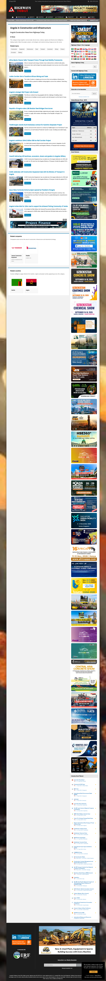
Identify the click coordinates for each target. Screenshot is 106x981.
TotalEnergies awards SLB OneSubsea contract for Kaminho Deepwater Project (35, 125)
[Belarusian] (75, 48)
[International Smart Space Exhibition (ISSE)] (84, 325)
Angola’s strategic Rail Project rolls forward (23, 92)
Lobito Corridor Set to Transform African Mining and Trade (28, 76)
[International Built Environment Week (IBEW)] (84, 195)
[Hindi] (92, 51)
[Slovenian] (95, 56)
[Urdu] (86, 58)
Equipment (50, 17)
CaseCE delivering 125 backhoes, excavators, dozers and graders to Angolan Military (37, 156)
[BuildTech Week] (84, 732)
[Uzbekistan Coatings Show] (84, 293)
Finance (84, 17)
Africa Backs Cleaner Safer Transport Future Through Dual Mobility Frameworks (35, 60)
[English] (95, 48)
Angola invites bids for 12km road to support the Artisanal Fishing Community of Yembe (38, 206)
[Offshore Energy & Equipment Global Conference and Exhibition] (84, 569)
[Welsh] (92, 58)
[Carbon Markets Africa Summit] (84, 390)
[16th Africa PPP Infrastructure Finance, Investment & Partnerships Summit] (84, 553)
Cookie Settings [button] (90, 975)
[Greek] (89, 51)
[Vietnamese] (89, 58)
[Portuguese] (81, 56)
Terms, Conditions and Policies (55, 978)
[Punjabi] (83, 56)
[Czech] (86, 48)
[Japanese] (81, 53)
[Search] (95, 66)
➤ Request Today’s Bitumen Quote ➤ (84, 146)
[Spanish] (72, 58)
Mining (56, 49)
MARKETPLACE (94, 20)
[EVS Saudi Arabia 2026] (84, 651)
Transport (71, 17)
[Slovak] (92, 56)
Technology (60, 17)
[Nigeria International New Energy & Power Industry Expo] (84, 260)
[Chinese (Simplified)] (81, 48)
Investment (49, 49)
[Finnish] (78, 51)
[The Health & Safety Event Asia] (84, 537)
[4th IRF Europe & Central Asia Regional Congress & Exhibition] (84, 358)
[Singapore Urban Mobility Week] (84, 521)
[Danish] (89, 48)
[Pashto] (75, 56)
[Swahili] (75, 58)
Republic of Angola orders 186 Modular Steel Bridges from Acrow (31, 108)
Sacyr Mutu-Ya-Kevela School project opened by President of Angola (32, 190)
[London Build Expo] (84, 618)
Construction (14, 49)
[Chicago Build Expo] (84, 472)
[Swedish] (78, 58)
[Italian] (78, 53)
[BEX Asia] (84, 179)
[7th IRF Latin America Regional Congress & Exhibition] (84, 211)
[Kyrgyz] (86, 53)
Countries (41, 17)
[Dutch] (92, 48)
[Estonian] (72, 51)
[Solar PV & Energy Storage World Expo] (84, 244)
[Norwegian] (72, 56)
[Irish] (75, 53)
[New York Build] (84, 700)
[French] (81, 51)
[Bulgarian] (78, 48)
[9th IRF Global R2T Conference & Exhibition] (84, 504)
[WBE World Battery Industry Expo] (84, 228)
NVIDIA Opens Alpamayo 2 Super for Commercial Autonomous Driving (46, 20)
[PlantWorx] (84, 765)
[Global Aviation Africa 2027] (84, 716)
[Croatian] (83, 48)
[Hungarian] (95, 51)
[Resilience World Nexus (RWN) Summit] (84, 374)
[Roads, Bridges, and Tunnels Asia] (84, 488)
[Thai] (81, 58)
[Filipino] (75, 51)
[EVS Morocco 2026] (84, 456)
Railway (20, 52)
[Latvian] (89, 53)
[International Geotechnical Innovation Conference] (84, 423)
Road (37, 49)
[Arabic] (72, 48)
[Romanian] (86, 56)
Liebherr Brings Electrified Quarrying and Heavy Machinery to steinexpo (79, 20)
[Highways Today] (19, 9)
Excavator (13, 52)
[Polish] (78, 56)
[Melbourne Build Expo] (84, 602)
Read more (27, 71)
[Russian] (89, 56)
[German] (86, 51)
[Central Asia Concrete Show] (84, 667)
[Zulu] (95, 58)
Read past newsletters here (84, 96)
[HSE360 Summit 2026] (84, 439)
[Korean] (83, 53)
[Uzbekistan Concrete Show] (84, 276)
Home (13, 17)
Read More (98, 975)
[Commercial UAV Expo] (84, 162)
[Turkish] (83, 58)
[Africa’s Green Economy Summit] (84, 684)
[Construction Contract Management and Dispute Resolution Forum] (84, 341)
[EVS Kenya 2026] (84, 635)
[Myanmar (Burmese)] (95, 53)
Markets (32, 17)
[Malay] (92, 53)
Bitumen (92, 17)
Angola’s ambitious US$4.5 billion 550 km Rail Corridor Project (30, 140)
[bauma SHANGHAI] (84, 586)
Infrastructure (21, 17)
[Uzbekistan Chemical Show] (84, 309)
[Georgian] (83, 51)
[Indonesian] (72, 53)
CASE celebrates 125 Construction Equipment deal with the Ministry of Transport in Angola (37, 173)
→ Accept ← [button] (93, 971)
